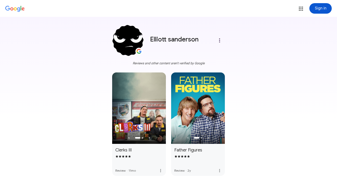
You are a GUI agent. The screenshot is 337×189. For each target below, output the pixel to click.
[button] (301, 8)
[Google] (15, 9)
